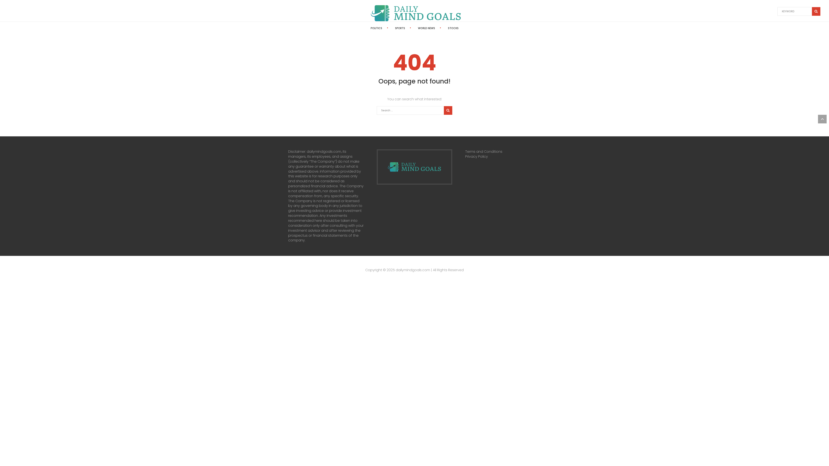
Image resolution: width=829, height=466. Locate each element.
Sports (400, 28)
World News (426, 28)
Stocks (453, 28)
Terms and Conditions (483, 151)
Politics (376, 28)
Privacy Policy (476, 156)
